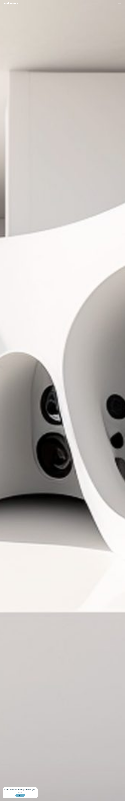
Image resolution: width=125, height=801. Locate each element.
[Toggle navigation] (119, 3)
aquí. (21, 792)
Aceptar (20, 795)
